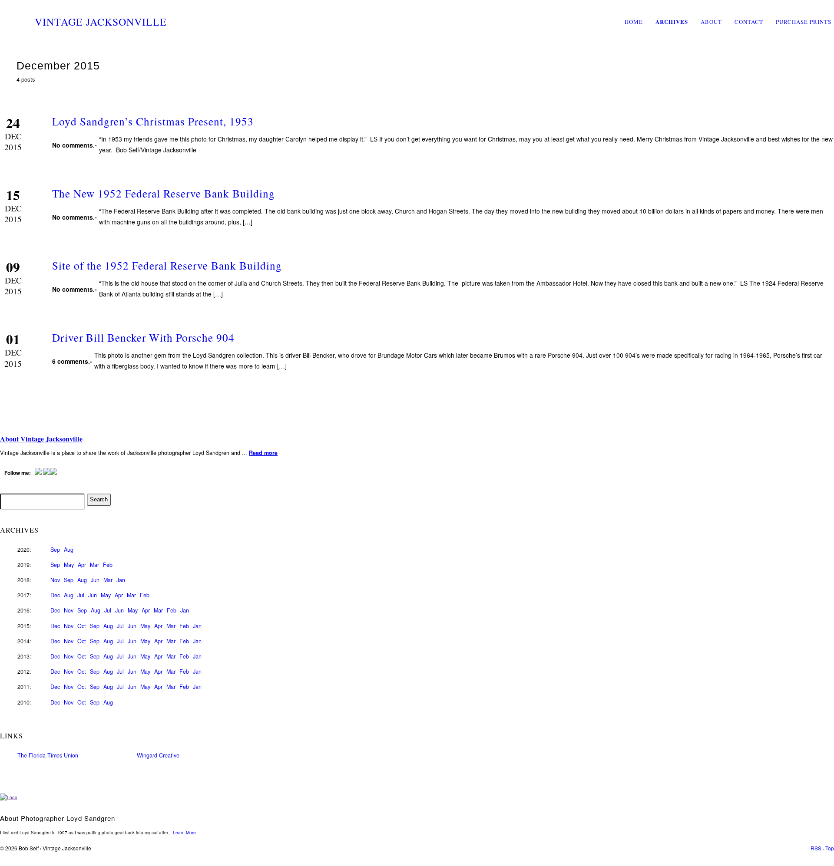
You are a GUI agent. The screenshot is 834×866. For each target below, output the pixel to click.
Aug (68, 549)
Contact (749, 22)
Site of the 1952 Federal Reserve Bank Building (167, 265)
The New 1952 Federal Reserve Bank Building (163, 193)
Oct (81, 626)
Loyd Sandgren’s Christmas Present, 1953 (153, 121)
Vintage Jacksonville (101, 22)
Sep (55, 549)
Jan (120, 580)
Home (634, 22)
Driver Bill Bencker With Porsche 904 (143, 337)
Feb (108, 565)
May (69, 565)
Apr (82, 565)
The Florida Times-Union (47, 755)
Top (829, 848)
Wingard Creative (158, 755)
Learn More (184, 833)
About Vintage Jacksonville (41, 439)
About (711, 22)
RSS (816, 848)
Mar (94, 565)
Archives (671, 21)
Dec (55, 595)
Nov (55, 580)
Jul (80, 595)
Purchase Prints (803, 22)
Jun (95, 580)
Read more (263, 453)
